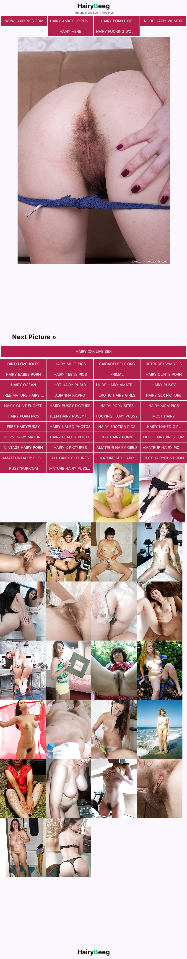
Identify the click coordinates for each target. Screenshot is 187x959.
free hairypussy (23, 426)
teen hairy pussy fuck (71, 416)
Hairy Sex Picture (164, 395)
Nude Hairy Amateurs (118, 385)
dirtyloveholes (23, 364)
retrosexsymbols (164, 364)
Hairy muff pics (70, 364)
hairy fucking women (118, 31)
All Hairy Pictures (70, 458)
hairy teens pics (70, 374)
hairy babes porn (23, 374)
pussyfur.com (23, 468)
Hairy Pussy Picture (70, 405)
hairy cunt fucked (23, 405)
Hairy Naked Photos (70, 426)
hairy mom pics (163, 405)
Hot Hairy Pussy (70, 385)
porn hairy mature (23, 437)
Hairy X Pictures (70, 447)
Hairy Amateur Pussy (71, 21)
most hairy (163, 416)
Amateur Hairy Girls (117, 447)
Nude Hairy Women (163, 21)
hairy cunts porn (164, 374)
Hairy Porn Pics (116, 21)
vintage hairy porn (23, 447)
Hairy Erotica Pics (116, 426)
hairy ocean (23, 385)
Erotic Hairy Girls (117, 395)
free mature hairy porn (25, 395)
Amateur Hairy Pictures (165, 447)
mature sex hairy (117, 458)
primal (117, 374)
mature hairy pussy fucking (71, 468)
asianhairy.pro (70, 395)
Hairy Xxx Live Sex (94, 351)
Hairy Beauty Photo (70, 437)
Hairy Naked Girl (164, 426)
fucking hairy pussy (117, 416)
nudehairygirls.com (163, 437)
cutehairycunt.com (163, 458)
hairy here (70, 31)
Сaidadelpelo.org (117, 364)
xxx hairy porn (117, 437)
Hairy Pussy (164, 385)
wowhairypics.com (24, 21)
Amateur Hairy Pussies (25, 458)
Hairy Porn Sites (117, 405)
